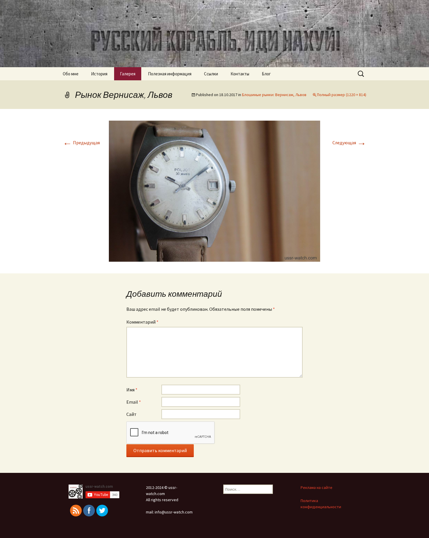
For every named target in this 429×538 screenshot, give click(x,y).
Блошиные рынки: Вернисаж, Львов (274, 94)
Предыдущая (81, 142)
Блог (266, 74)
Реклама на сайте (316, 487)
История (99, 74)
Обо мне (71, 74)
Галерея (127, 74)
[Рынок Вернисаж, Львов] (214, 190)
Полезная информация (169, 74)
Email (133, 402)
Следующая (349, 142)
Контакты (240, 74)
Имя (131, 390)
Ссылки (211, 74)
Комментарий (142, 322)
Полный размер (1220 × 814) (341, 94)
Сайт (131, 414)
